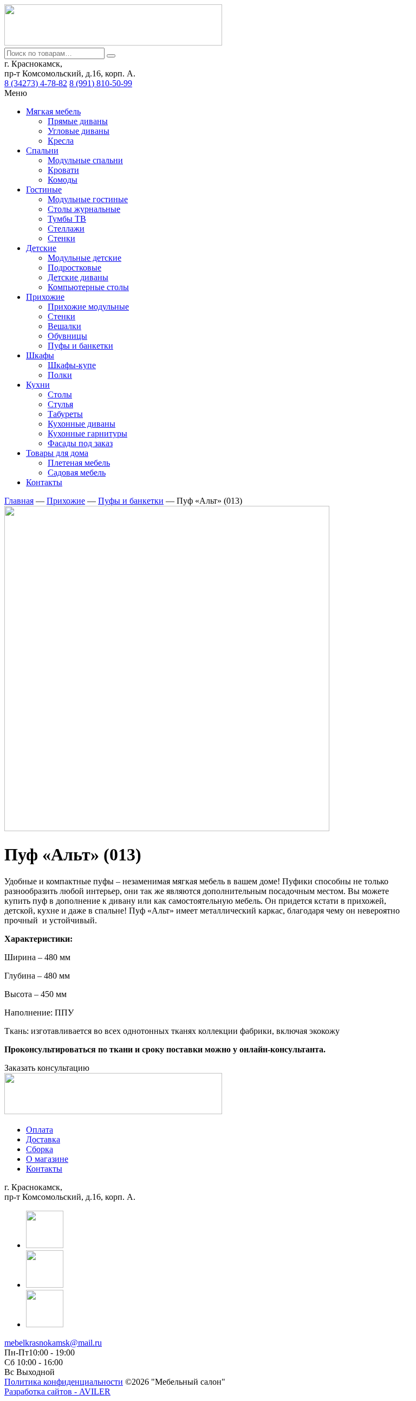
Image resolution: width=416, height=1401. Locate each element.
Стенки (61, 238)
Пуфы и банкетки (80, 345)
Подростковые (74, 267)
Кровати (63, 170)
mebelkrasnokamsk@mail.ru (53, 1342)
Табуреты (65, 414)
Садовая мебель (77, 472)
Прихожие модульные (88, 306)
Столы (60, 394)
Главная (19, 500)
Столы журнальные (84, 209)
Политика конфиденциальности (63, 1381)
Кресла (61, 140)
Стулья (60, 404)
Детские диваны (78, 277)
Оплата (39, 1129)
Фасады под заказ (80, 443)
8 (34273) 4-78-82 (35, 83)
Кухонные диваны (81, 423)
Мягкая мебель (53, 111)
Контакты (44, 482)
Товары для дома (57, 453)
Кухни (38, 384)
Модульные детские (84, 257)
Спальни (42, 150)
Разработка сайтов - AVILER (57, 1391)
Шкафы (40, 355)
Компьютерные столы (88, 287)
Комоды (62, 179)
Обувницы (67, 335)
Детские (41, 248)
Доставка (43, 1139)
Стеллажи (66, 228)
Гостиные (44, 189)
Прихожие (45, 296)
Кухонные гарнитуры (87, 433)
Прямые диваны (78, 121)
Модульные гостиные (88, 199)
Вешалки (64, 326)
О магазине (47, 1159)
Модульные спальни (85, 160)
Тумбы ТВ (67, 218)
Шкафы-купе (72, 365)
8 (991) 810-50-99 (100, 83)
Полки (60, 375)
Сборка (39, 1149)
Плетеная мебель (79, 462)
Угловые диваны (78, 131)
